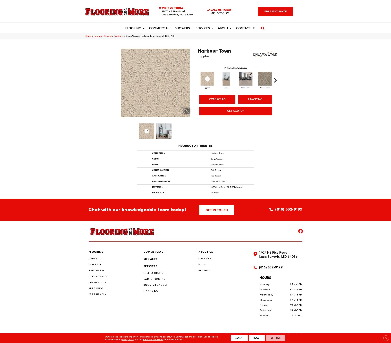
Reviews (204, 271)
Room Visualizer (155, 285)
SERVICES (150, 266)
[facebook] (300, 232)
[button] (143, 28)
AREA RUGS (96, 288)
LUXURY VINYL (98, 276)
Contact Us (246, 28)
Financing (151, 291)
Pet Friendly (97, 294)
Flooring (133, 28)
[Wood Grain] (264, 78)
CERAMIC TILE (97, 282)
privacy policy (127, 339)
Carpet (108, 36)
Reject (257, 338)
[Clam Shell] (245, 78)
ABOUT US (206, 252)
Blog (202, 265)
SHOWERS (151, 259)
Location (205, 259)
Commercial (159, 28)
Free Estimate (153, 273)
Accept (239, 338)
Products (118, 36)
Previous (118, 129)
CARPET (93, 259)
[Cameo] (226, 78)
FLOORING (96, 252)
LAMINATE (95, 265)
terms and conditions (153, 339)
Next (191, 129)
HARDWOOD (96, 271)
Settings (276, 338)
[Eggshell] (207, 78)
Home (88, 36)
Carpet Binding (154, 279)
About (223, 28)
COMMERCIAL (153, 252)
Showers (182, 28)
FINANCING (255, 99)
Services (203, 28)
